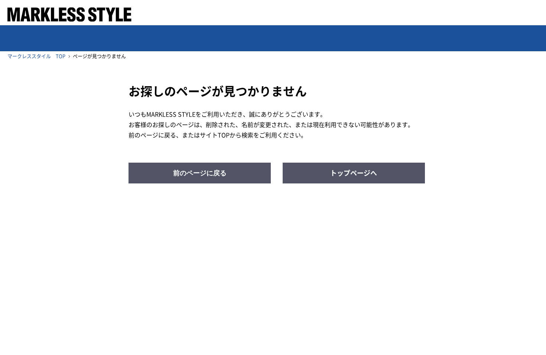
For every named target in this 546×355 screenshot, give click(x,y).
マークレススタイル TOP (36, 56)
